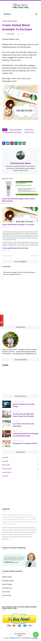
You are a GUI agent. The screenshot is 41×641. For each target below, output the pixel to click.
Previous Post (7, 256)
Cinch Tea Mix (6, 595)
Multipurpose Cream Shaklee (12, 132)
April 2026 (20, 461)
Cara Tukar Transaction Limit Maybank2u (23, 425)
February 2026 (20, 469)
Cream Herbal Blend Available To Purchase (18, 224)
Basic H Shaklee (7, 584)
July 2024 (20, 476)
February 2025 (20, 472)
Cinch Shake (6, 592)
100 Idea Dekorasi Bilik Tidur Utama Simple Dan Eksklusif (23, 415)
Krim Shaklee (29, 130)
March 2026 (20, 465)
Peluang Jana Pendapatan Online (25, 443)
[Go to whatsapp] (35, 634)
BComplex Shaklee (8, 580)
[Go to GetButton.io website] (35, 638)
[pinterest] (30, 602)
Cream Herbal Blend (9, 21)
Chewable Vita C (7, 588)
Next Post (34, 256)
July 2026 (20, 457)
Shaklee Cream (29, 132)
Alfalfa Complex (7, 577)
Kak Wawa (10, 34)
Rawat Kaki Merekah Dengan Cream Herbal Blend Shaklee (18, 200)
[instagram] (11, 602)
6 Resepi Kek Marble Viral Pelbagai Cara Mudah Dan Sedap (25, 434)
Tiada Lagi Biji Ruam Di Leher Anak (15, 248)
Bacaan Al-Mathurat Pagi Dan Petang (24, 405)
